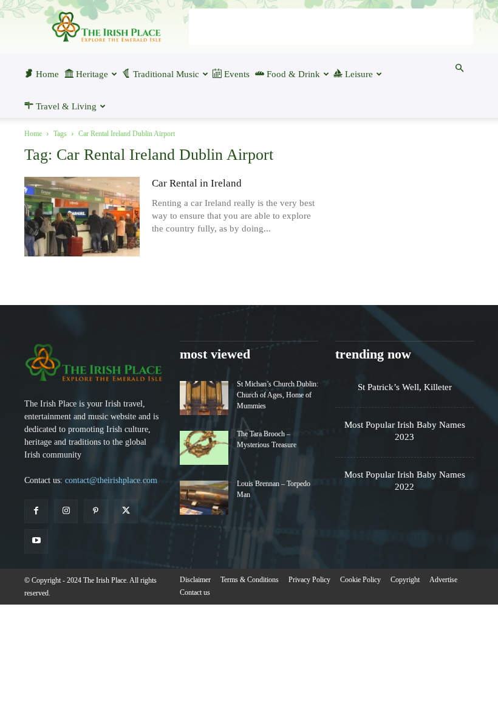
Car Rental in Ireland (197, 183)
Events (237, 74)
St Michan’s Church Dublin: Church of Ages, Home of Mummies (277, 395)
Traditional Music (166, 74)
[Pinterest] (95, 511)
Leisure (359, 74)
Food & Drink (293, 74)
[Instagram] (66, 511)
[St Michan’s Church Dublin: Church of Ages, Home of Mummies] (204, 398)
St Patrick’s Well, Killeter (405, 387)
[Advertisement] (331, 27)
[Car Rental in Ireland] (82, 216)
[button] (459, 68)
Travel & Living (66, 106)
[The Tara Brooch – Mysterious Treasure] (204, 448)
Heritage (92, 74)
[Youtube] (36, 541)
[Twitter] (126, 511)
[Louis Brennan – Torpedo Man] (204, 498)
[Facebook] (36, 511)
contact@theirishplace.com (111, 480)
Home (47, 74)
